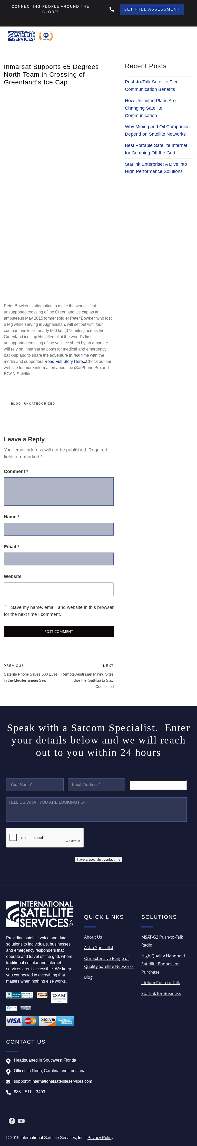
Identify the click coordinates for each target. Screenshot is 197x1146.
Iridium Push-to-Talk (160, 982)
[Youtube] (21, 1121)
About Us (93, 937)
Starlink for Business (161, 993)
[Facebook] (12, 1121)
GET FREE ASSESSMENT (152, 9)
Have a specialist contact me (98, 859)
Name (11, 516)
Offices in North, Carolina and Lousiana (49, 1071)
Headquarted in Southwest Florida (45, 1060)
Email (11, 546)
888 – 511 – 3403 (29, 1092)
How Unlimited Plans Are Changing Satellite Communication (150, 108)
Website (13, 576)
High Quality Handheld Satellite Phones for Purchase (163, 964)
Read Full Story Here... (65, 361)
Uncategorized (39, 403)
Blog (16, 403)
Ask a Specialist (98, 947)
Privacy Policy (100, 1137)
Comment (16, 471)
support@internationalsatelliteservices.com (53, 1081)
